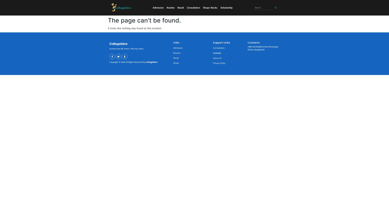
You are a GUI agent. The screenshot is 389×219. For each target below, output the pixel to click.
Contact (217, 53)
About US (217, 58)
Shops (176, 63)
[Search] (275, 7)
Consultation (193, 7)
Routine (170, 7)
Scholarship (226, 7)
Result (180, 7)
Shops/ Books (210, 7)
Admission (158, 7)
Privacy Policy (219, 63)
